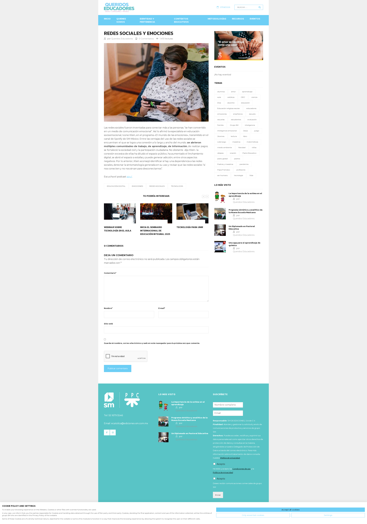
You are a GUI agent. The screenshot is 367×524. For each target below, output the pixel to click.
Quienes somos (121, 20)
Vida (251, 175)
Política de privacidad (223, 472)
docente (231, 103)
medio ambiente (224, 147)
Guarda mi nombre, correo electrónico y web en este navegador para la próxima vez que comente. (152, 343)
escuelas (221, 119)
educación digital (116, 186)
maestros (236, 142)
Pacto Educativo (249, 153)
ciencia (254, 97)
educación (245, 103)
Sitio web (108, 324)
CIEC (243, 97)
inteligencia (250, 125)
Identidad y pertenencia (147, 20)
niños (254, 147)
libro (245, 136)
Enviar (218, 495)
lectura (234, 136)
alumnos (221, 92)
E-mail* (161, 308)
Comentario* (110, 273)
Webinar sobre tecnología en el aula (117, 228)
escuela (252, 114)
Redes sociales (157, 186)
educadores (251, 108)
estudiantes (236, 119)
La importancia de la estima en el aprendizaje (245, 194)
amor (233, 92)
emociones (137, 186)
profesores (240, 170)
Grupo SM (234, 125)
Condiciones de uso (241, 469)
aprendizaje (247, 92)
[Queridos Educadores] (134, 7)
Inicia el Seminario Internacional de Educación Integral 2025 (155, 230)
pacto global (222, 159)
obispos (220, 153)
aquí (129, 176)
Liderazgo (221, 142)
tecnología (177, 186)
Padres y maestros (225, 164)
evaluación (252, 119)
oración (233, 153)
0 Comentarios (146, 38)
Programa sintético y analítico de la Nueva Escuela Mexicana (245, 211)
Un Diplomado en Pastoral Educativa (242, 227)
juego (256, 131)
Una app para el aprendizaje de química (244, 244)
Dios (219, 103)
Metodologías (217, 18)
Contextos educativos (181, 20)
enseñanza (238, 114)
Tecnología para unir (189, 227)
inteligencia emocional (227, 131)
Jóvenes (220, 136)
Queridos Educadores (122, 38)
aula (219, 97)
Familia (220, 125)
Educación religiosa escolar (228, 108)
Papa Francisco (223, 170)
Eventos (255, 18)
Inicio (107, 18)
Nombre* (108, 308)
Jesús (245, 131)
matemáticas (252, 142)
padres (237, 159)
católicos (230, 97)
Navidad (241, 147)
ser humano (222, 175)
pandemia (244, 164)
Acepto (221, 464)
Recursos (238, 18)
